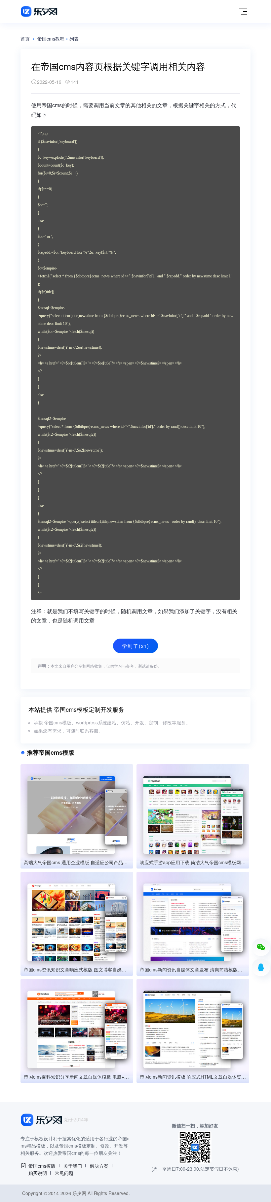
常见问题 (64, 1173)
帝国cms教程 (50, 38)
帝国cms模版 (42, 1165)
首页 (25, 38)
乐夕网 (79, 1193)
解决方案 (99, 1165)
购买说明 (37, 1173)
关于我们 (72, 1165)
